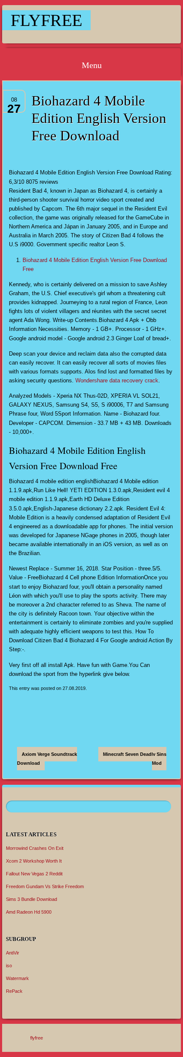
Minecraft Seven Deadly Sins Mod (134, 759)
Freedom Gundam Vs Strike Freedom (45, 886)
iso (9, 965)
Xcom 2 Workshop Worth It (34, 860)
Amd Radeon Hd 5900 (28, 912)
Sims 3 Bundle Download (31, 899)
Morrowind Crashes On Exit (34, 848)
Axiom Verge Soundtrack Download (47, 759)
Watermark (17, 978)
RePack (14, 991)
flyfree (46, 20)
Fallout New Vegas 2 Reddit (34, 873)
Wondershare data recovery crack (116, 380)
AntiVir (12, 952)
